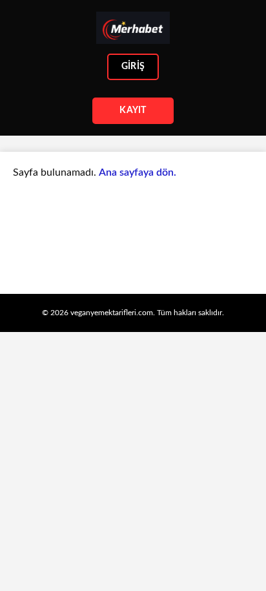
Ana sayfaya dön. (137, 172)
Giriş (133, 66)
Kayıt (132, 110)
